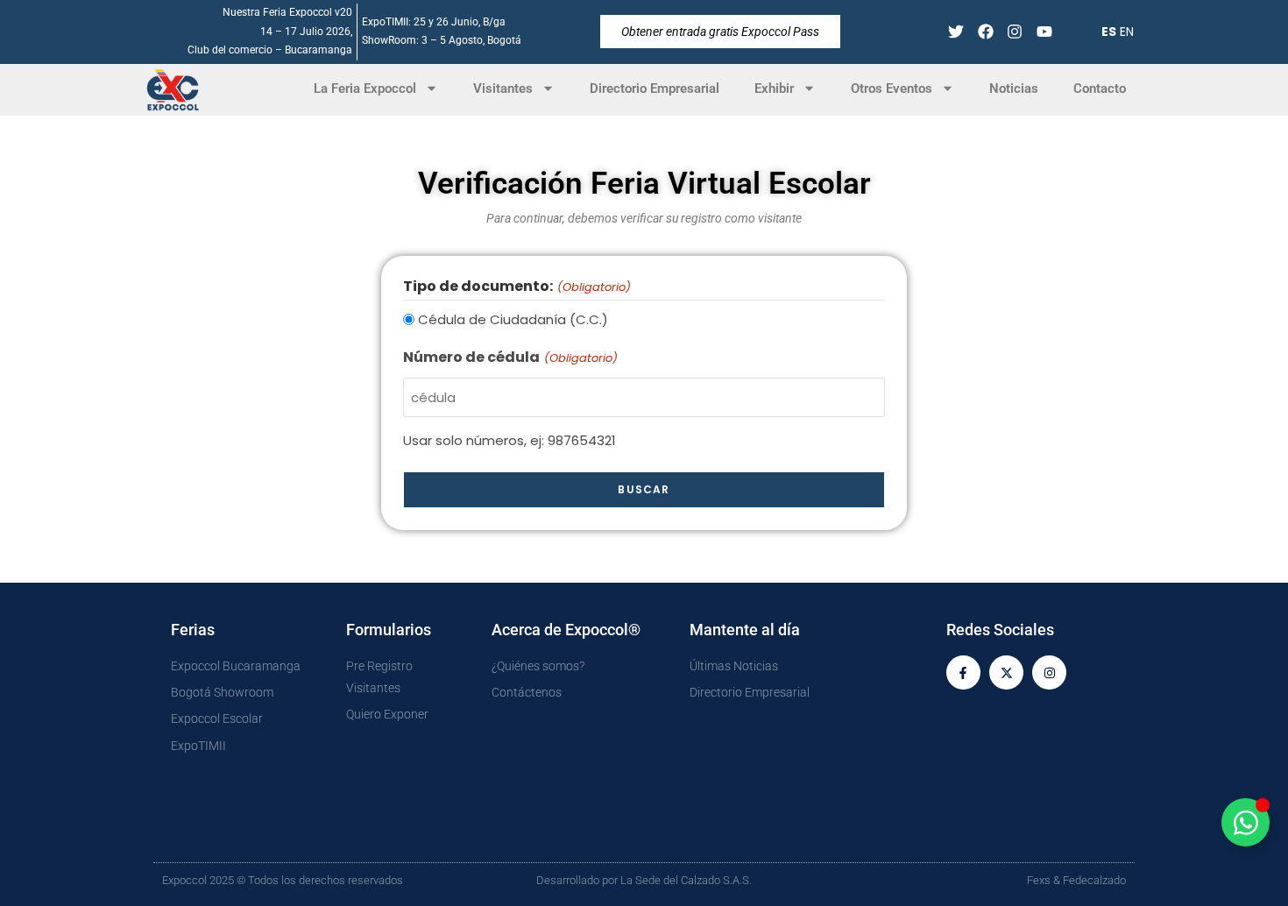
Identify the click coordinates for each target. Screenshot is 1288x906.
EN (1127, 31)
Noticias (1013, 88)
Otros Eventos (891, 88)
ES (1108, 31)
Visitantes (503, 88)
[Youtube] (1045, 32)
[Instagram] (1015, 32)
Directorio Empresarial (654, 88)
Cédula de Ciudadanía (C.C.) (513, 319)
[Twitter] (955, 32)
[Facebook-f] (963, 672)
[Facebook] (985, 32)
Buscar (643, 489)
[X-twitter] (1006, 672)
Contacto (1099, 88)
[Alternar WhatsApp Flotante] (1245, 822)
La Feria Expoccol (365, 88)
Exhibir (774, 88)
